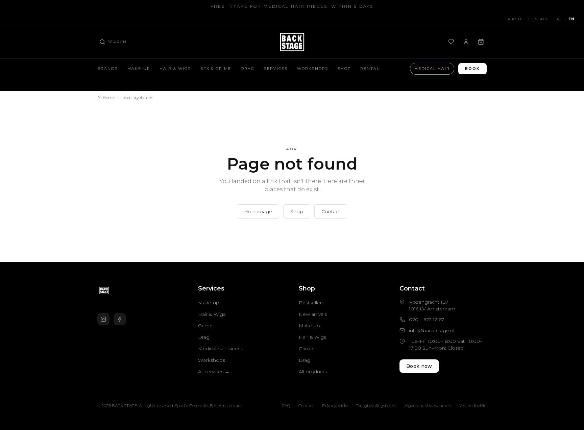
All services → (213, 372)
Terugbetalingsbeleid (376, 405)
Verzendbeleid (473, 405)
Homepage (258, 211)
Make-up (138, 68)
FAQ (286, 405)
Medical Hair (432, 68)
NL (559, 19)
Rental (370, 68)
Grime (205, 326)
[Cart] (481, 42)
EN (571, 19)
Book (472, 68)
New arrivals (313, 314)
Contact (538, 19)
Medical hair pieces (220, 349)
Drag (247, 68)
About (515, 19)
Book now (419, 366)
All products (313, 372)
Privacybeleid (335, 405)
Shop (344, 68)
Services (276, 68)
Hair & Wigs (175, 68)
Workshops (312, 68)
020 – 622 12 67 (426, 320)
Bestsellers (311, 303)
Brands (107, 68)
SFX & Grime (216, 68)
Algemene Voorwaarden (428, 405)
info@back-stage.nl (431, 330)
